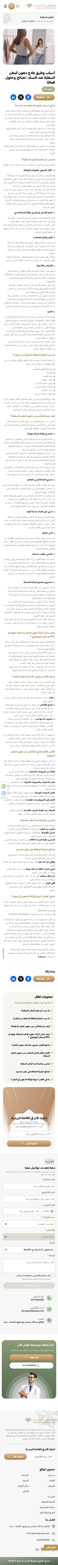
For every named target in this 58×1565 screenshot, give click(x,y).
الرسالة (51, 1256)
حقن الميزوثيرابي (42, 667)
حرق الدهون (19, 715)
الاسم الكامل (48, 1180)
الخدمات (25, 1475)
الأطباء (52, 1481)
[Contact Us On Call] (3, 793)
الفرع (52, 1243)
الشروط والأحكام (47, 1513)
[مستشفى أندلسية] (41, 6)
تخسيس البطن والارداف (13, 403)
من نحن (51, 1475)
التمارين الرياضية (48, 746)
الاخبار (26, 1491)
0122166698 (37, 1300)
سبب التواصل (48, 1217)
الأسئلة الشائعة (48, 1502)
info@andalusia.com (32, 1311)
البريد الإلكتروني (48, 1192)
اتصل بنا (51, 1497)
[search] (18, 6)
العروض (51, 1486)
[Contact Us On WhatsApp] (3, 786)
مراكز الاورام (23, 1486)
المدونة (26, 1481)
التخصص (50, 1230)
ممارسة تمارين (46, 499)
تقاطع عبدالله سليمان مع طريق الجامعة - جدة (24, 1322)
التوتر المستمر (39, 257)
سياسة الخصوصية (47, 1507)
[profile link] (42, 1549)
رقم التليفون (48, 1205)
